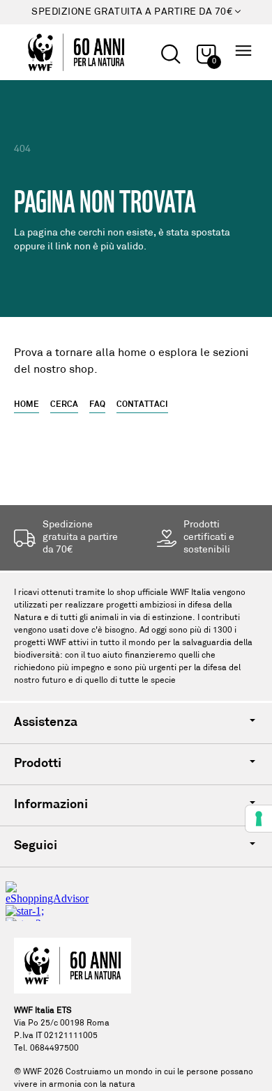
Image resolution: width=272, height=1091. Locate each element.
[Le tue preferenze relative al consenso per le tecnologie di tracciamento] (258, 818)
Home (26, 405)
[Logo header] (76, 52)
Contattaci (142, 405)
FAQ (97, 405)
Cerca (64, 405)
